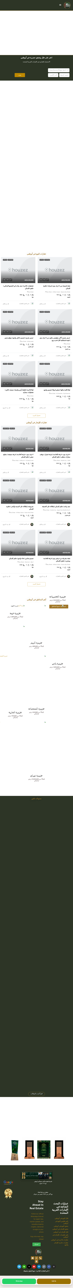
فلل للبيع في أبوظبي (61, 1218)
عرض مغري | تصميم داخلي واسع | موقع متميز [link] (19, 338)
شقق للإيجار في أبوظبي (60, 1229)
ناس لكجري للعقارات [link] (61, 303)
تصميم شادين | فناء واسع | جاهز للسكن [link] (21, 559)
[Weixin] (24, 1267)
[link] (55, 270)
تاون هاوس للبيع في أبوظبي (61, 1222)
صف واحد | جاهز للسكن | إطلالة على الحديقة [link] (56, 507)
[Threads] (29, 1267)
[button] (60, 4)
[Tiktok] (44, 1267)
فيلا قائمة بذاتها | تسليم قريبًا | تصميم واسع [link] (57, 390)
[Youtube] (34, 1267)
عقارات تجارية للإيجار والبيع (61, 1244)
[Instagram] (54, 1267)
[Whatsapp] (36, 1258)
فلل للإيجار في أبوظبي (60, 1232)
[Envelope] (32, 1258)
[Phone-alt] (40, 1258)
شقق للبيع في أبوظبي (61, 1226)
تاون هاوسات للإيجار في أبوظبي (60, 1236)
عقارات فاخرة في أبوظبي (59, 1240)
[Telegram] (19, 1267)
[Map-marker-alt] (36, 1261)
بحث (19, 75)
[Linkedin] (39, 1267)
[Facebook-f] (49, 1267)
